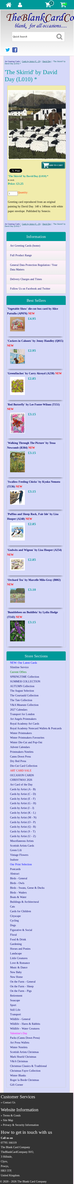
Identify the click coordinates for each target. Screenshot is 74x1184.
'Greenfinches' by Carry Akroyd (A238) (34, 373)
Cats (12, 906)
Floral (13, 934)
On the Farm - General (23, 981)
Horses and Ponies (20, 948)
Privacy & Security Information (21, 1124)
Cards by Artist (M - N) (23, 817)
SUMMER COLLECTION (25, 681)
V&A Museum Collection (24, 704)
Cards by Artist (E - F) (23, 798)
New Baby (16, 972)
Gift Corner (16, 1084)
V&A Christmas (19, 1061)
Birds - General (18, 878)
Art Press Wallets (19, 1042)
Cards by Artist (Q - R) (23, 826)
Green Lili (16, 850)
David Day (46, 61)
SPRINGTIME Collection (24, 676)
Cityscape (15, 916)
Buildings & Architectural (24, 901)
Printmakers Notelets (21, 751)
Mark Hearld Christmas (23, 1056)
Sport (13, 1005)
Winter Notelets (18, 1047)
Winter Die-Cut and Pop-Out (26, 742)
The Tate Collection (21, 700)
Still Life (15, 1009)
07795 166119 (9, 1142)
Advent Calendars (20, 747)
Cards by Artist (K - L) (23, 812)
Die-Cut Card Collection (23, 765)
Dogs (13, 925)
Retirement (16, 995)
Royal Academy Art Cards (24, 723)
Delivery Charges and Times (26, 279)
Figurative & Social (21, 930)
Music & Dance (18, 967)
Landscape (16, 953)
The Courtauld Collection (24, 695)
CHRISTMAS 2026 (21, 779)
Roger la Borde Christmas (24, 1080)
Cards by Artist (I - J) (22, 808)
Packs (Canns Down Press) (25, 1037)
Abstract (14, 873)
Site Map (8, 1120)
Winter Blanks (18, 1075)
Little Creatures (18, 958)
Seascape (15, 1000)
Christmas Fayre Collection (25, 1070)
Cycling (14, 920)
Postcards (15, 869)
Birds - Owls (17, 883)
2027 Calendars (18, 709)
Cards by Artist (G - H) (23, 803)
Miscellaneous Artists (22, 840)
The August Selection (22, 690)
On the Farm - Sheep (22, 986)
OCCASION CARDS (22, 775)
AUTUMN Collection (22, 686)
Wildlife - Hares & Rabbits (25, 1023)
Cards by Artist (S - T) (23, 831)
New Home (16, 976)
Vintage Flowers (19, 854)
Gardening (16, 944)
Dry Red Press (18, 761)
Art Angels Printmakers (23, 718)
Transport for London (22, 714)
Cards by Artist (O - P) (23, 822)
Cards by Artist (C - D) (31, 61)
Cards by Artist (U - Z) (23, 836)
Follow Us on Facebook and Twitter (30, 288)
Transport (15, 1014)
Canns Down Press (20, 756)
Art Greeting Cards (12, 61)
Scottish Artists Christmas (24, 1052)
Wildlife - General (20, 1019)
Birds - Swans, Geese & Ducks (27, 887)
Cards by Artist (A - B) (23, 789)
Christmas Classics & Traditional (28, 1066)
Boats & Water (18, 897)
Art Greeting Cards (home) (25, 245)
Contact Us (9, 1102)
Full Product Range (21, 255)
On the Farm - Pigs (21, 990)
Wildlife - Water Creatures (24, 1028)
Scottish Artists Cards (22, 845)
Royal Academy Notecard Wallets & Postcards (36, 728)
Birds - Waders (18, 892)
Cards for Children (20, 911)
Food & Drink (18, 939)
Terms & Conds (12, 1115)
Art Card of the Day (21, 784)
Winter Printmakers (21, 733)
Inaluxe (14, 859)
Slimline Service (19, 667)
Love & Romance (20, 962)
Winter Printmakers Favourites (27, 737)
